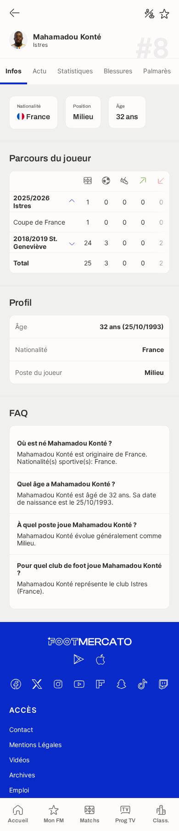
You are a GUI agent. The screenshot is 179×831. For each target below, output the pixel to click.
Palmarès (157, 71)
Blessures (118, 71)
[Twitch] (163, 684)
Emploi (19, 790)
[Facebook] (15, 684)
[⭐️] (164, 13)
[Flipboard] (100, 684)
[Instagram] (58, 684)
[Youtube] (79, 684)
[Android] (79, 659)
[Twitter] (37, 684)
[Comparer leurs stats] (149, 13)
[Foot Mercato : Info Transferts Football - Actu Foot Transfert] (89, 642)
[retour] (14, 13)
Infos (14, 71)
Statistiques (75, 71)
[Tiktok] (142, 684)
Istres (40, 44)
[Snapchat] (121, 684)
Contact (21, 729)
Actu (39, 71)
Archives (22, 775)
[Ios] (100, 659)
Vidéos (19, 760)
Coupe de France (39, 222)
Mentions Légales (35, 744)
